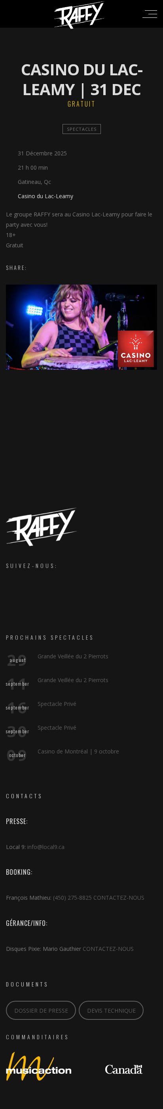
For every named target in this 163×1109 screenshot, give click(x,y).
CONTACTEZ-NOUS (118, 897)
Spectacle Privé (57, 703)
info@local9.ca (45, 847)
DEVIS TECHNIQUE (111, 1010)
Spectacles (82, 129)
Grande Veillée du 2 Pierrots (73, 656)
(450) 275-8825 (72, 897)
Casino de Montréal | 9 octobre (78, 751)
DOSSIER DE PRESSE (41, 1010)
